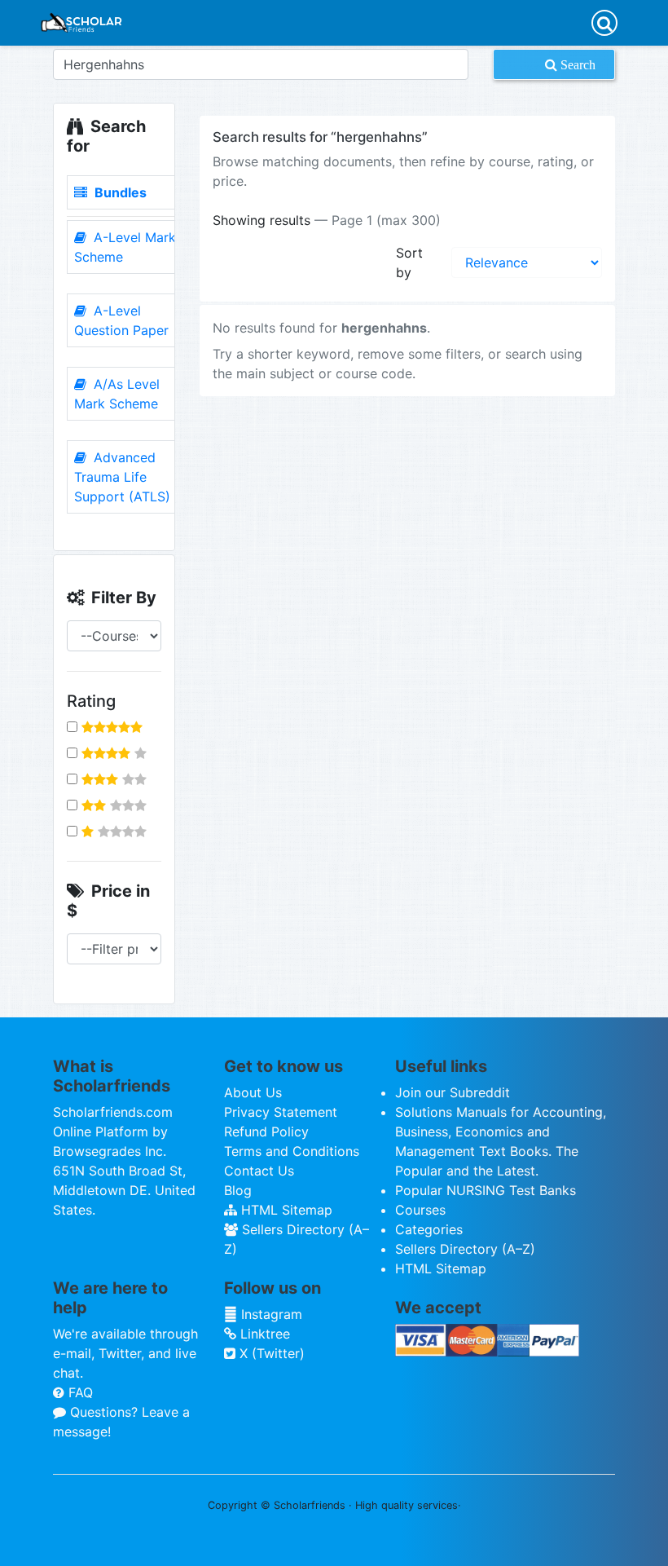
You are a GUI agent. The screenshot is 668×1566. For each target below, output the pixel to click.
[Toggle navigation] (604, 23)
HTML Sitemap (284, 1210)
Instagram (269, 1314)
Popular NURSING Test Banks (485, 1190)
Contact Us (259, 1170)
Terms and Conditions (291, 1151)
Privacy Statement (280, 1112)
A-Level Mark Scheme (125, 247)
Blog (238, 1190)
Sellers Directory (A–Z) (465, 1249)
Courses (420, 1210)
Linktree (263, 1334)
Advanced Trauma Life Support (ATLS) (122, 477)
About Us (253, 1092)
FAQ (78, 1392)
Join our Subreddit (452, 1092)
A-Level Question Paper (121, 320)
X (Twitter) (270, 1353)
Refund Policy (266, 1131)
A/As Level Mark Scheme (117, 394)
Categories (429, 1229)
